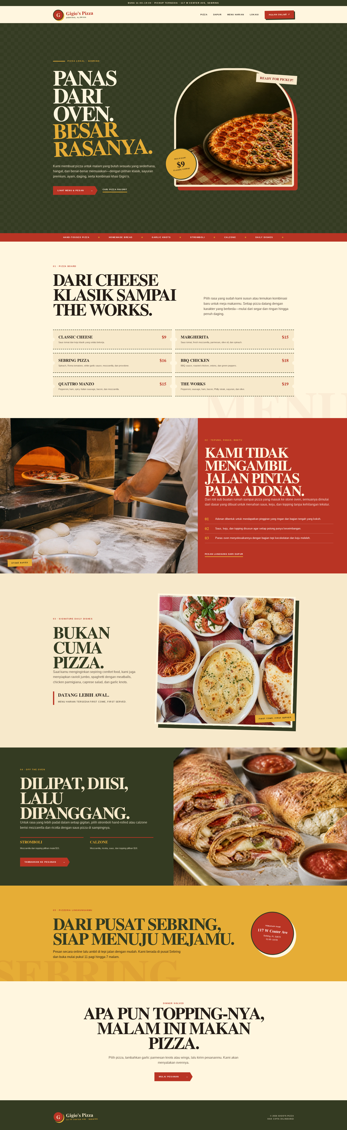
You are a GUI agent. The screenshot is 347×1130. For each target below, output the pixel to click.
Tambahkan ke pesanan (44, 862)
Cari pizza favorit (115, 190)
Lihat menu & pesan (75, 190)
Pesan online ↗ (279, 14)
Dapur (217, 15)
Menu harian (235, 15)
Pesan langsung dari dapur (224, 554)
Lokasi (254, 15)
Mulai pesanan (173, 1077)
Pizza (203, 15)
